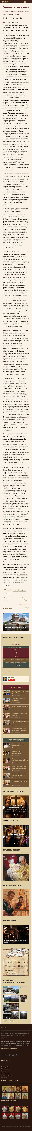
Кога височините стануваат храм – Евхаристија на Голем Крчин (20, 693)
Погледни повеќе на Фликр (10, 1021)
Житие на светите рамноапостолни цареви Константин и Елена (16, 807)
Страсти (7, 593)
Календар (4, 1077)
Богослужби (4, 1067)
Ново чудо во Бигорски (16, 835)
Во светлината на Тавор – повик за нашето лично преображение (19, 730)
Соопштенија (5, 1073)
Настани (3, 1071)
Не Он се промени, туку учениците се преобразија (20, 759)
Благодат (16, 590)
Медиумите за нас (6, 1075)
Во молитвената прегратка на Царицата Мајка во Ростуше (20, 722)
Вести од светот (5, 1069)
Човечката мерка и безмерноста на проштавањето (17, 753)
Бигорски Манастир (8, 672)
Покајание (22, 590)
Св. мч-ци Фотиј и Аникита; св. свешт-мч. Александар (15, 660)
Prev (4, 806)
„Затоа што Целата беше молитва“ (19, 714)
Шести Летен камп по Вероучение (15, 627)
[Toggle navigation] (28, 1)
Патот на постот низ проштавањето (18, 745)
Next (28, 806)
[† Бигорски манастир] (6, 1)
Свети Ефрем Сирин (11, 14)
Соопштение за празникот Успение (20, 707)
